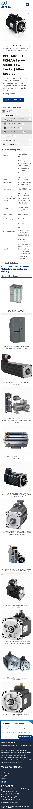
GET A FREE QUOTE (25, 737)
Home (5, 46)
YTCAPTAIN (8, 807)
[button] (27, 4)
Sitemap (27, 806)
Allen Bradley (13, 46)
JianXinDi (6, 7)
